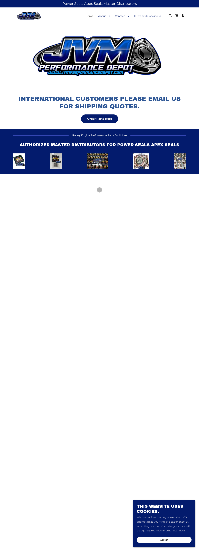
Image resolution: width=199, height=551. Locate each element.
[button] (177, 16)
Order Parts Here (99, 119)
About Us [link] (104, 16)
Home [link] (89, 16)
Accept (164, 539)
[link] (29, 15)
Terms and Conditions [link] (147, 16)
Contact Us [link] (122, 16)
